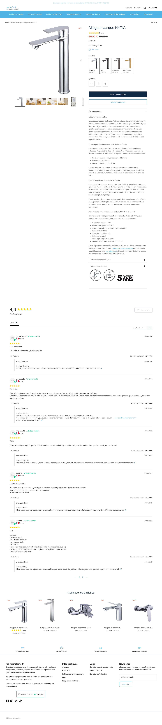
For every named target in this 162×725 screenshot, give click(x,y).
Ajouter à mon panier (118, 94)
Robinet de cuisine (16, 14)
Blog (64, 677)
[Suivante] (81, 59)
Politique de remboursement (72, 674)
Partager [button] (16, 356)
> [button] (87, 577)
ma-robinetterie (111, 251)
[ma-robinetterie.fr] (12, 8)
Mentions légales (96, 670)
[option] (49, 60)
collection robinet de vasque (122, 248)
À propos (65, 667)
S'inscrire (125, 684)
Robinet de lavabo (35, 14)
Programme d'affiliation (71, 681)
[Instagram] (11, 701)
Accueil (7, 22)
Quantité (92, 79)
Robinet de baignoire (54, 14)
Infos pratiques (70, 664)
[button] (147, 356)
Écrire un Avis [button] (144, 310)
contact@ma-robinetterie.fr (125, 418)
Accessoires (134, 14)
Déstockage (148, 14)
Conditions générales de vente (101, 667)
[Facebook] (7, 701)
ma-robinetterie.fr (15, 718)
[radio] (94, 66)
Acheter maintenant (118, 102)
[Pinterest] (16, 701)
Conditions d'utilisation (98, 674)
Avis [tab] (12, 322)
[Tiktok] (20, 701)
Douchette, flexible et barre (115, 14)
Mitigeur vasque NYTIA (30, 22)
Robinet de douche (74, 14)
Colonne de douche (93, 14)
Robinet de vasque (16, 22)
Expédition (66, 670)
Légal (92, 664)
